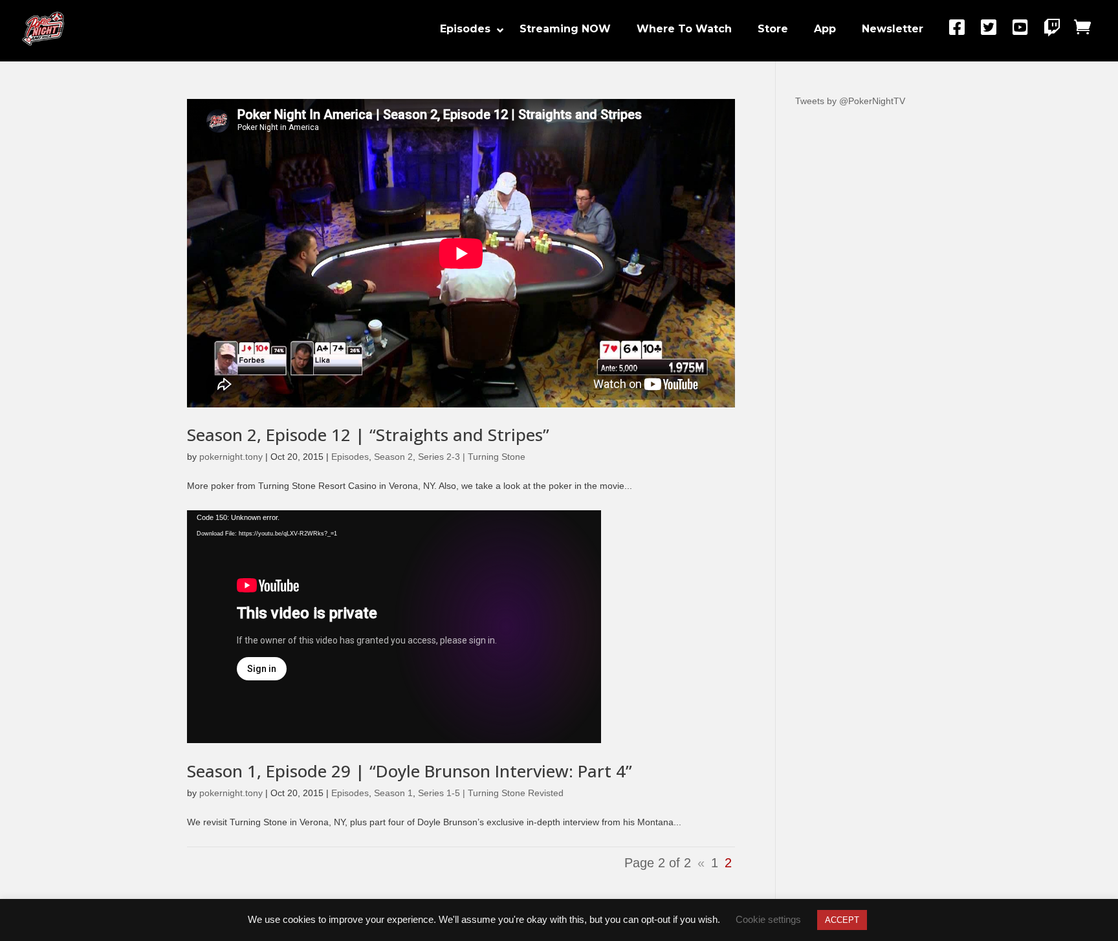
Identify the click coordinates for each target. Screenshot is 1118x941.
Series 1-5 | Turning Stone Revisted (491, 793)
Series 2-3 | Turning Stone (471, 456)
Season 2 (393, 456)
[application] (394, 626)
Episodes (350, 456)
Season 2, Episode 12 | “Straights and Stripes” (368, 434)
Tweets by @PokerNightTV (850, 101)
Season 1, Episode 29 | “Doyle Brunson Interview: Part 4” (409, 771)
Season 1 (393, 793)
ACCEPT (842, 920)
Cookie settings (768, 919)
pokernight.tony (231, 456)
